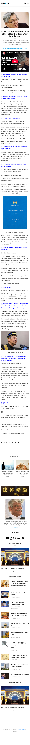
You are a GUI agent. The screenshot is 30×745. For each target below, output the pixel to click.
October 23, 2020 (15, 593)
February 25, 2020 (15, 642)
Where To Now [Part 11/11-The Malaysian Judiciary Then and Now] (7, 474)
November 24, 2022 (15, 682)
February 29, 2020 (15, 603)
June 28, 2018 (14, 656)
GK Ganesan (8, 48)
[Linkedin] (18, 538)
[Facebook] (23, 538)
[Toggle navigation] (27, 3)
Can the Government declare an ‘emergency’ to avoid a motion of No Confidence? (19, 588)
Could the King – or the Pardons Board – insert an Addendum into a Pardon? (14, 571)
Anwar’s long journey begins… (20, 679)
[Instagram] (14, 538)
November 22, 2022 (15, 674)
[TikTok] (10, 538)
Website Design (21, 740)
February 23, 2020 (15, 633)
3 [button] (10, 243)
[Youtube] (7, 538)
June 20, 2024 (14, 665)
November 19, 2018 (15, 623)
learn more (15, 527)
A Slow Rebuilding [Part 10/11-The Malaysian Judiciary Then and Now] (22, 474)
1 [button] (11, 114)
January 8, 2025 (15, 614)
